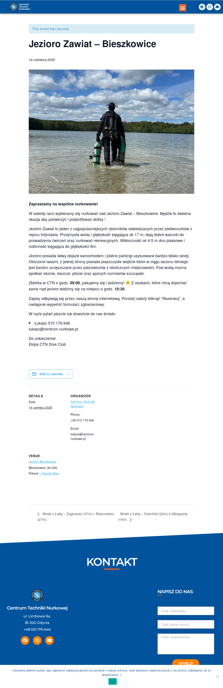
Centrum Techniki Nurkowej (83, 403)
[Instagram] (209, 7)
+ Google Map (49, 473)
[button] (182, 7)
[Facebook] (202, 7)
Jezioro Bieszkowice (42, 461)
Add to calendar (51, 374)
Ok (113, 681)
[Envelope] (217, 7)
